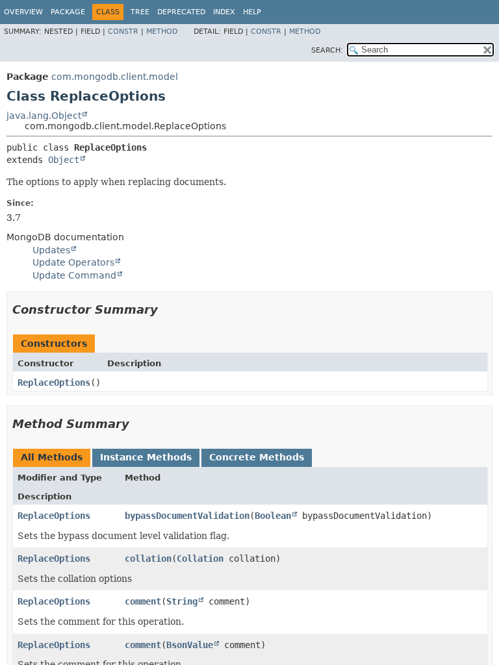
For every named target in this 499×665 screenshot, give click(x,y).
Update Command (74, 275)
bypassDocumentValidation (187, 515)
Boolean (273, 515)
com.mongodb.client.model (114, 76)
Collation (200, 558)
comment (143, 601)
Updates (51, 250)
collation (148, 558)
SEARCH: (327, 50)
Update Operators (73, 262)
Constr (123, 31)
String (182, 601)
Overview (23, 12)
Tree (140, 12)
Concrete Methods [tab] (256, 457)
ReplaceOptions (54, 382)
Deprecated (181, 12)
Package (68, 12)
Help (252, 12)
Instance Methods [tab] (146, 457)
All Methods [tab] (52, 457)
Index (224, 12)
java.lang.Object (43, 115)
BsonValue (189, 645)
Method (161, 31)
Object (63, 160)
